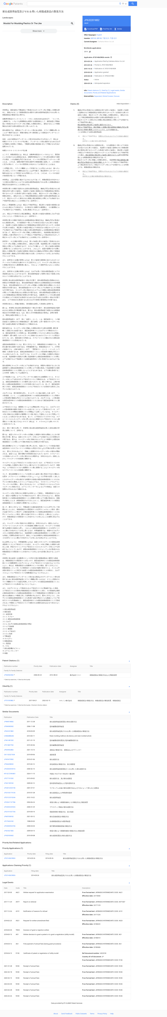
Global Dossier (107, 96)
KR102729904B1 (10, 774)
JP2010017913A (9, 793)
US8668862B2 (9, 736)
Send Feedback (66, 1014)
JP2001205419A (9, 788)
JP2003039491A (9, 769)
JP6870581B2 (9, 816)
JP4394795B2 (9, 759)
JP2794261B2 (9, 821)
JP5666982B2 (9, 764)
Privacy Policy (102, 1014)
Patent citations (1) (94, 90)
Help (112, 1014)
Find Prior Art (107, 29)
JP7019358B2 (9, 700)
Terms (92, 1014)
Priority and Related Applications (104, 93)
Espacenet (98, 96)
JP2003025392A (9, 807)
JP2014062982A (9, 858)
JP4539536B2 (9, 835)
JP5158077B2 (9, 745)
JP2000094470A (9, 826)
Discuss (116, 96)
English (99, 35)
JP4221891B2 (9, 783)
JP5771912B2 (9, 778)
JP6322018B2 (9, 731)
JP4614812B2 (9, 740)
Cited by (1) (106, 90)
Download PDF (92, 29)
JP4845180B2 (9, 722)
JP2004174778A (9, 802)
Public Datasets (81, 1014)
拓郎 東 (93, 38)
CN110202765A (9, 754)
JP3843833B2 (9, 726)
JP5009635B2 (9, 675)
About (56, 1014)
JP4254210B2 (9, 831)
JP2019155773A (9, 812)
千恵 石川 (105, 38)
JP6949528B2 (9, 750)
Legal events (114, 90)
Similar (119, 29)
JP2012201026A (9, 797)
